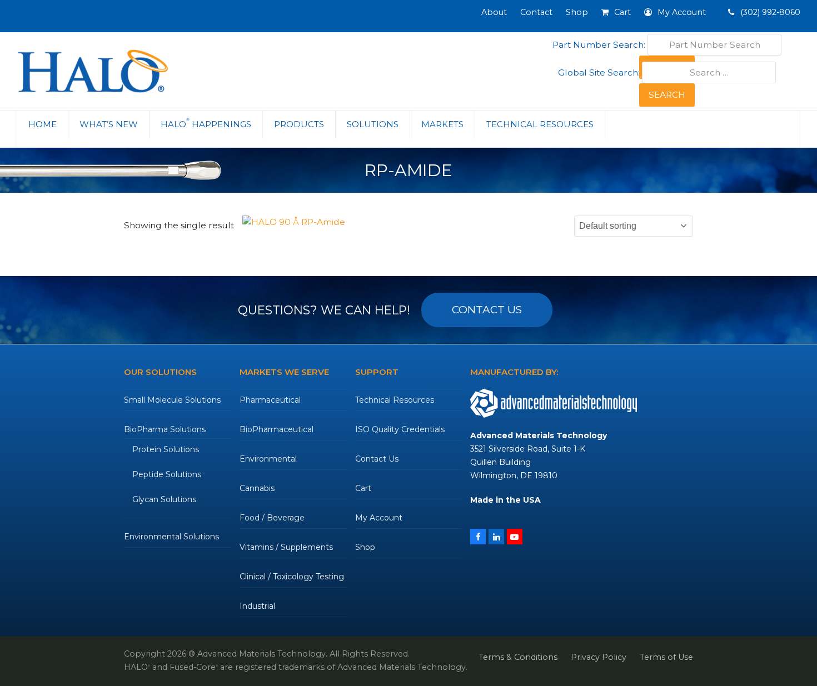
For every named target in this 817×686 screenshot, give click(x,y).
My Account (378, 518)
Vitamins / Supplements (286, 547)
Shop (365, 547)
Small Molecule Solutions (172, 400)
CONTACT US (487, 309)
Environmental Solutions (171, 537)
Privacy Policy (598, 657)
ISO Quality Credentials (400, 429)
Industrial (257, 606)
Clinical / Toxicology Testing (292, 577)
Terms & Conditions (518, 657)
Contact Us (376, 459)
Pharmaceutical (270, 400)
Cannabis (257, 488)
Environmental (268, 459)
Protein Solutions (165, 449)
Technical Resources (394, 400)
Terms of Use (666, 657)
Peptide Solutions (166, 474)
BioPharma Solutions (165, 429)
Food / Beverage (272, 518)
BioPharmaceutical (276, 429)
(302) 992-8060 (769, 12)
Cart (363, 488)
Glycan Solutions (164, 499)
